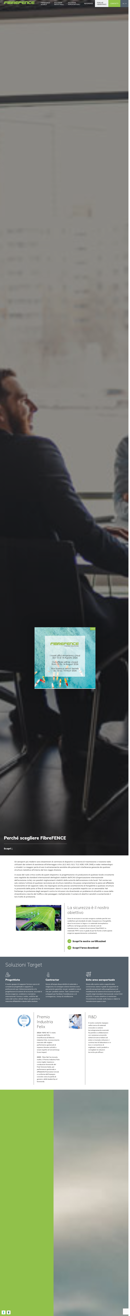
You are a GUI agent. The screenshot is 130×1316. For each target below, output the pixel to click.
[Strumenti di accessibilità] (9, 1312)
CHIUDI (93, 628)
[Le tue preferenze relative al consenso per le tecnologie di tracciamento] (3, 1312)
